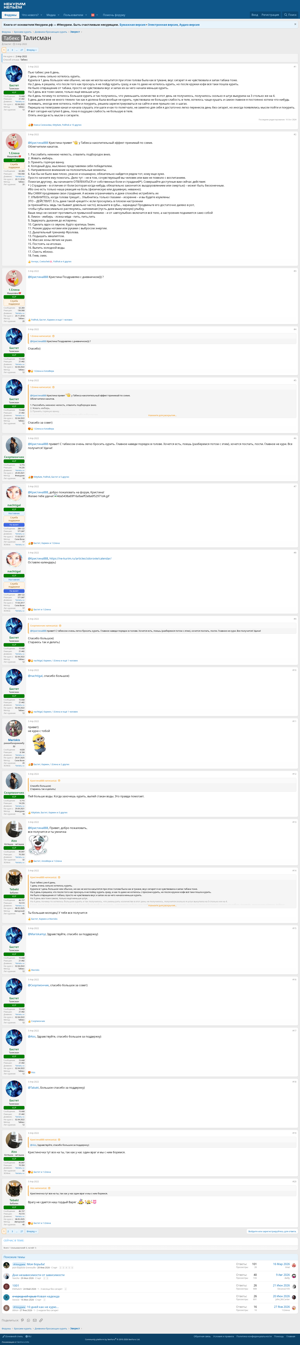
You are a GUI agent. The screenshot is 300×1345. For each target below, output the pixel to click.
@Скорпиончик (38, 985)
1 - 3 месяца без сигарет (50, 1288)
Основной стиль (14, 1336)
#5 (295, 380)
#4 (295, 329)
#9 (295, 618)
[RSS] (297, 1336)
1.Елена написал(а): (40, 336)
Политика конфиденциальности (254, 1336)
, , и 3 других (49, 812)
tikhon (15, 1310)
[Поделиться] (291, 67)
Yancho (15, 1278)
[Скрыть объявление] (294, 24)
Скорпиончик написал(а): (44, 625)
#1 (295, 66)
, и (47, 543)
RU (29, 1336)
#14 (294, 870)
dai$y (287, 1278)
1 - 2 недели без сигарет (46, 1310)
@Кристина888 (38, 143)
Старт (54, 1267)
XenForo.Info (23, 1342)
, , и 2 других (51, 764)
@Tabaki (33, 1087)
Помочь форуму (114, 15)
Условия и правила (223, 1336)
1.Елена (286, 1310)
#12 (294, 773)
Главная (290, 1336)
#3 (295, 271)
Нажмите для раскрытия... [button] (162, 415)
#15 (294, 928)
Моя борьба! (36, 1264)
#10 (294, 670)
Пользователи (73, 15)
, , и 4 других (51, 261)
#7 (295, 486)
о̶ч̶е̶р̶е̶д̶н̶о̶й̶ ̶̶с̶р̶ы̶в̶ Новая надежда (36, 1296)
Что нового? (30, 15)
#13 (294, 822)
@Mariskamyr (37, 934)
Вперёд (31, 49)
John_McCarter (283, 1299)
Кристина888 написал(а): (43, 780)
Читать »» (19, 101)
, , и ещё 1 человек (51, 319)
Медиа (51, 15)
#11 (294, 721)
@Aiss (32, 1036)
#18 (294, 1081)
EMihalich (17, 1288)
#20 (294, 1181)
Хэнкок (15, 1299)
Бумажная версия (132, 25)
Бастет (7, 44)
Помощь (279, 1336)
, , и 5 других (51, 477)
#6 (295, 438)
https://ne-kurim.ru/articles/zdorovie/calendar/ (80, 558)
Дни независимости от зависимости (38, 1275)
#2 (295, 134)
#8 (295, 552)
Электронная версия (163, 25)
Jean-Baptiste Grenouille (24, 1267)
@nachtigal (35, 676)
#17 (294, 1030)
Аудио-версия (189, 25)
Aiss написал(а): (38, 1188)
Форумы (10, 15)
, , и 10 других (57, 125)
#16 (294, 979)
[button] (41, 15)
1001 (15, 1285)
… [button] (17, 49)
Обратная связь (202, 1336)
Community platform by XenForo (112, 1339)
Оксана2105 (283, 1288)
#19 (294, 1133)
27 (21, 49)
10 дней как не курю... (43, 1307)
